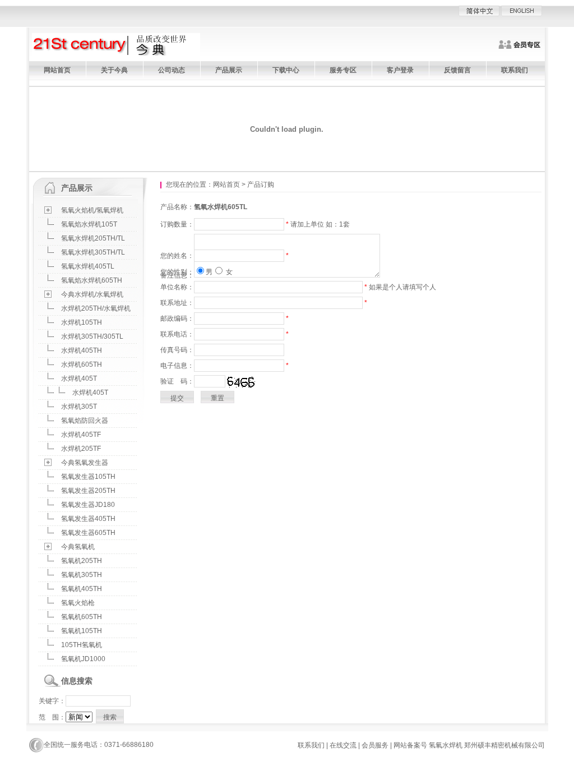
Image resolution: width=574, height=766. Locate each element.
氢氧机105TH (81, 631)
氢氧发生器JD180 (88, 505)
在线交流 (343, 745)
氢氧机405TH (81, 589)
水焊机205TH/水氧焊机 (96, 308)
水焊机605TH (81, 364)
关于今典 (114, 70)
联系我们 (514, 70)
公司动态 (171, 70)
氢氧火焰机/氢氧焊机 (92, 210)
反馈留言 (457, 70)
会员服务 (375, 745)
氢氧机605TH (81, 617)
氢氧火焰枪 (78, 603)
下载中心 (285, 70)
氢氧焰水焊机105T (89, 224)
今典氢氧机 (78, 547)
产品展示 (228, 70)
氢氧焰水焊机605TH (91, 280)
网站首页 (57, 70)
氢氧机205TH (81, 561)
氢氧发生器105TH (88, 477)
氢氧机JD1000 (83, 659)
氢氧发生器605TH (88, 533)
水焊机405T (79, 378)
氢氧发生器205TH (88, 491)
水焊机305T (79, 406)
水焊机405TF (81, 435)
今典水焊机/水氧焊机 (92, 294)
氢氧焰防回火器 (84, 420)
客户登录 (400, 70)
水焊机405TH (81, 350)
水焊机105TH (81, 322)
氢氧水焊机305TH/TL (93, 252)
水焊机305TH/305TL (92, 336)
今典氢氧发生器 (84, 463)
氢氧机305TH (81, 575)
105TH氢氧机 (81, 645)
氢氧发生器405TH (88, 519)
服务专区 (343, 70)
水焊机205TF (81, 449)
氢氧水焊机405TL (87, 266)
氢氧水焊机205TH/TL (93, 238)
